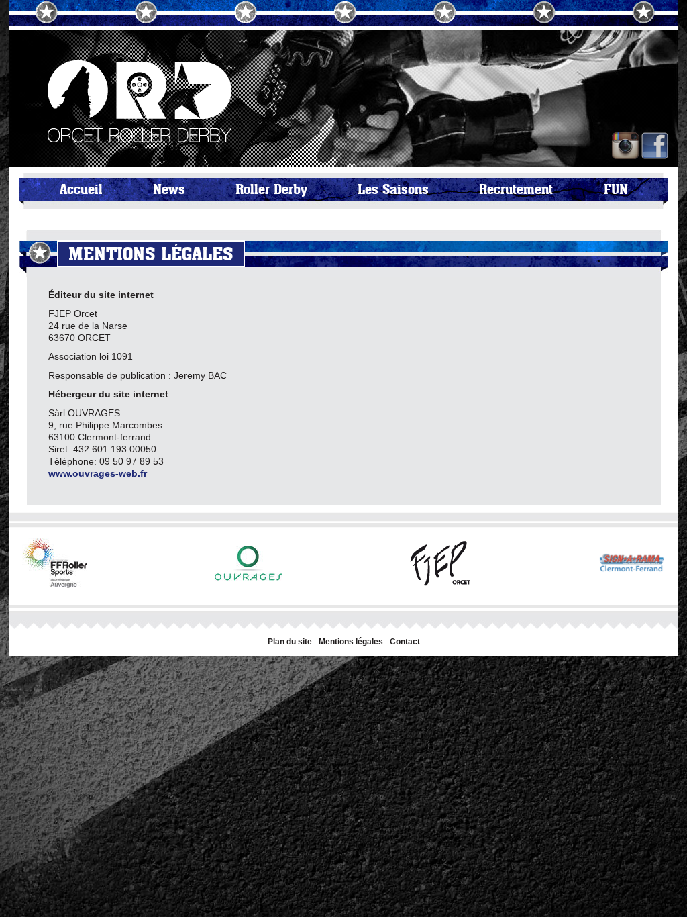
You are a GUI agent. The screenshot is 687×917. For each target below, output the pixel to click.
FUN (616, 189)
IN (625, 145)
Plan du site (290, 641)
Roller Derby (271, 189)
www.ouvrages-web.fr (97, 473)
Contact (405, 641)
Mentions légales (351, 641)
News (169, 189)
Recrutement (516, 189)
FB (654, 145)
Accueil (81, 189)
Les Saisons (393, 189)
